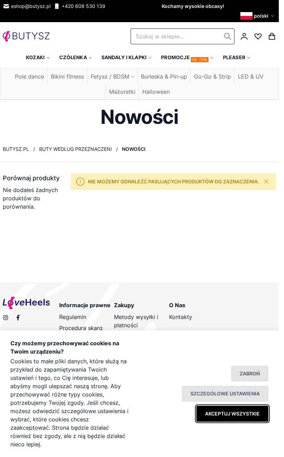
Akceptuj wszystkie (232, 414)
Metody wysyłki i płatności (136, 321)
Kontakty (180, 316)
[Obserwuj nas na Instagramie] (5, 317)
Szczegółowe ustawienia (225, 393)
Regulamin (72, 316)
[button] (258, 16)
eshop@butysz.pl (31, 6)
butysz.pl (16, 149)
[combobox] (182, 36)
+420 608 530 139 (83, 6)
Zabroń (250, 373)
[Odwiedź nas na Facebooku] (18, 317)
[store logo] (26, 36)
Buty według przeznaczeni (75, 149)
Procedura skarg (81, 328)
